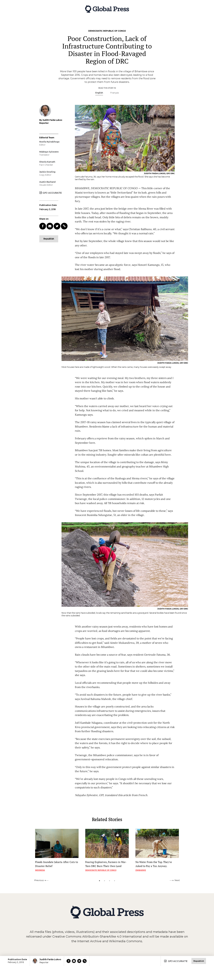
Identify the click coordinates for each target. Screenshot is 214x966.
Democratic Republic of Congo (100, 870)
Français (114, 92)
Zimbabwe (140, 870)
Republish (48, 238)
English (99, 92)
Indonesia (40, 870)
